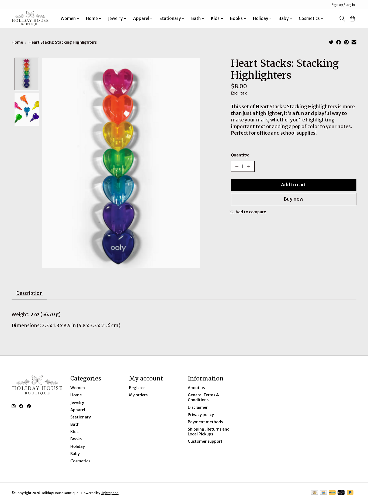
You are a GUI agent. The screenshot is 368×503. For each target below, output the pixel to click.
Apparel (77, 409)
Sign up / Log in (343, 5)
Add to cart (293, 185)
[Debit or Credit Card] (341, 492)
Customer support (205, 441)
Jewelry (77, 402)
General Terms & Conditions (203, 397)
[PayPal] (332, 492)
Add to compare (250, 211)
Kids (74, 431)
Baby (75, 453)
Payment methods (205, 422)
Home (17, 42)
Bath (74, 424)
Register (137, 387)
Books (76, 438)
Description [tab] (29, 293)
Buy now (293, 199)
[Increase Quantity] (248, 166)
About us (196, 387)
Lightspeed (110, 493)
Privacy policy (201, 414)
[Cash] (314, 492)
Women (77, 387)
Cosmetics (80, 461)
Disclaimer (198, 407)
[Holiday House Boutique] (30, 18)
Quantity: (240, 155)
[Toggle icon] (342, 18)
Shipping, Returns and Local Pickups (209, 431)
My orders (138, 395)
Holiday (77, 446)
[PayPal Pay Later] (350, 492)
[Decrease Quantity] (237, 166)
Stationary (80, 417)
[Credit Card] (323, 492)
